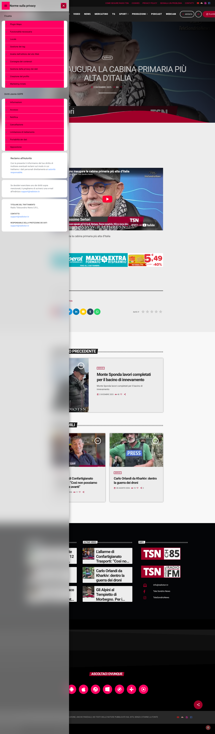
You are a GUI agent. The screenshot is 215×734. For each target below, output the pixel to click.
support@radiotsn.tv (30, 191)
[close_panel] (63, 5)
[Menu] (6, 6)
